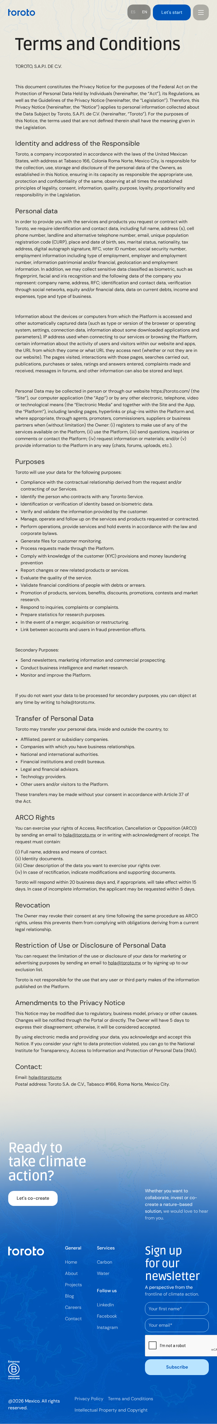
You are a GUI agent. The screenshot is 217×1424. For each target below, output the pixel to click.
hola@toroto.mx (79, 835)
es (133, 11)
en (144, 11)
